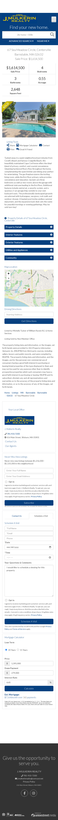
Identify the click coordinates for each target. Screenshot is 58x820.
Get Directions (29, 321)
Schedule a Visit (41, 516)
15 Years (23, 650)
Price (7, 659)
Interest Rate (11, 677)
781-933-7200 (30, 775)
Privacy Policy (36, 496)
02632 (10, 395)
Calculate (29, 688)
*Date (7, 542)
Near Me (42, 41)
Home (7, 393)
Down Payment (11, 668)
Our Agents (11, 445)
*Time (7, 552)
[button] (52, 34)
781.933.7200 (13, 434)
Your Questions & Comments (18, 563)
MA (22, 393)
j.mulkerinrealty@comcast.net (30, 778)
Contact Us (11, 441)
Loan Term (9, 642)
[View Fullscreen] (8, 284)
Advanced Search (20, 41)
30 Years (12, 650)
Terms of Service (19, 629)
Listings (15, 393)
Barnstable (30, 393)
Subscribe (29, 502)
